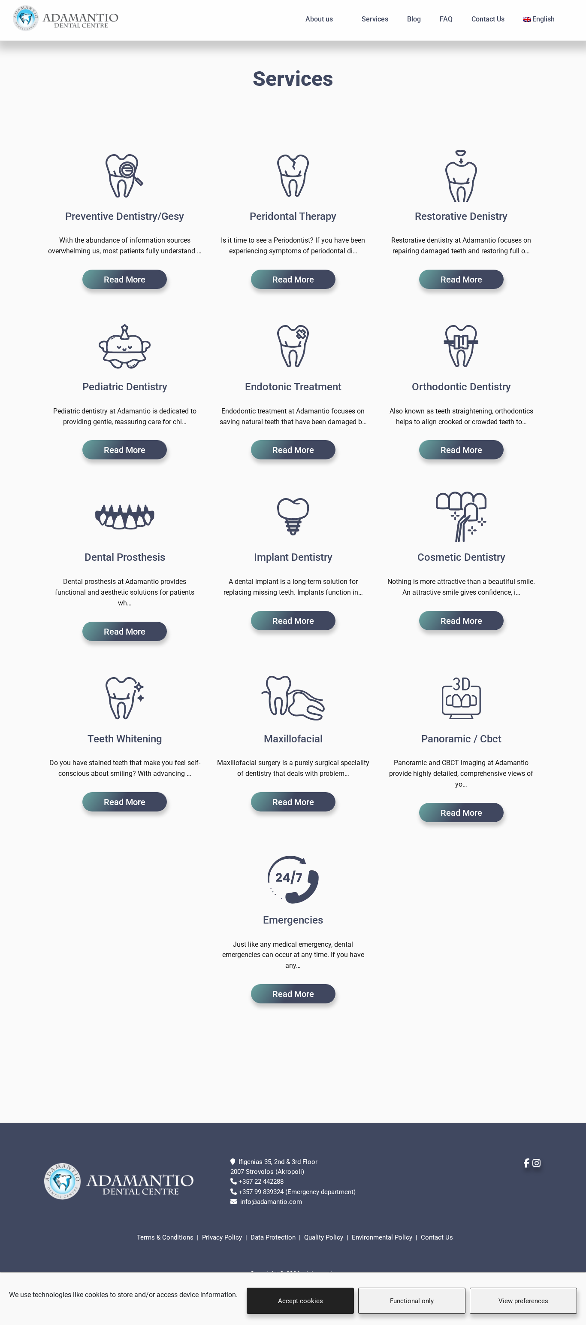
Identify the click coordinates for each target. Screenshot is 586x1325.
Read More (124, 279)
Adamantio (71, 18)
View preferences (523, 1301)
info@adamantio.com (271, 1202)
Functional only (412, 1301)
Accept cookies (300, 1301)
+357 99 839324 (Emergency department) (297, 1192)
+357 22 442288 (261, 1181)
